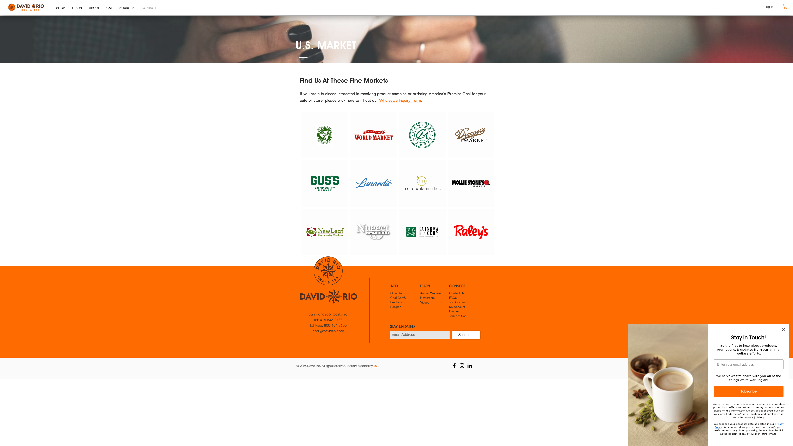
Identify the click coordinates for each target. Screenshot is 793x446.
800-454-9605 (335, 325)
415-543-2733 (331, 320)
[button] (786, 6)
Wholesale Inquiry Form (400, 100)
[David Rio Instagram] (462, 366)
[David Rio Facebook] (454, 366)
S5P (376, 366)
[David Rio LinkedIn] (470, 366)
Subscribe (749, 391)
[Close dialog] (783, 329)
